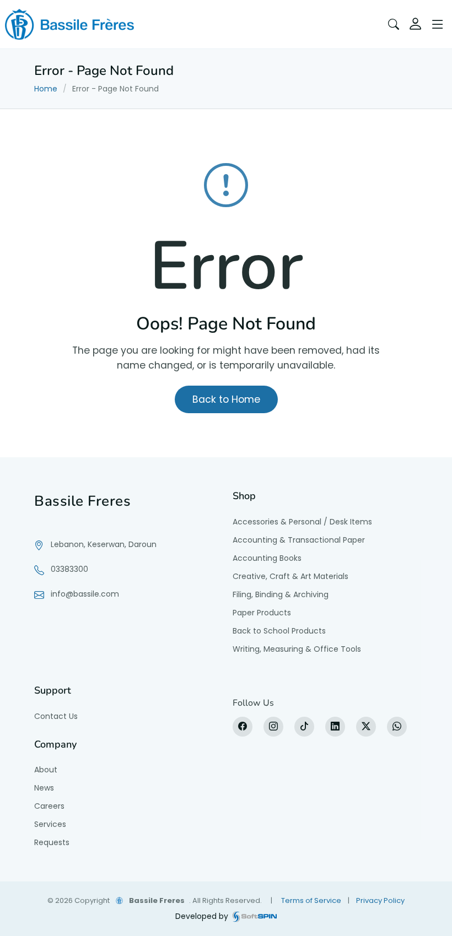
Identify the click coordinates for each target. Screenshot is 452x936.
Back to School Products (279, 630)
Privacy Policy (380, 900)
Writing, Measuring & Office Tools (297, 648)
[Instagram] (273, 727)
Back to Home (226, 399)
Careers (49, 805)
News (44, 787)
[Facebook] (242, 727)
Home (45, 88)
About (45, 769)
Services (50, 824)
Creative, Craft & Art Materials (290, 576)
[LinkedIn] (335, 727)
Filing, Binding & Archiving (281, 594)
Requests (51, 842)
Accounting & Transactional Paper (299, 539)
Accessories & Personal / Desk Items (302, 521)
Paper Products (262, 612)
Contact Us (56, 716)
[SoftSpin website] (255, 916)
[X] (366, 727)
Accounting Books (267, 558)
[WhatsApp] (397, 727)
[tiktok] (304, 727)
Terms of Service (311, 900)
